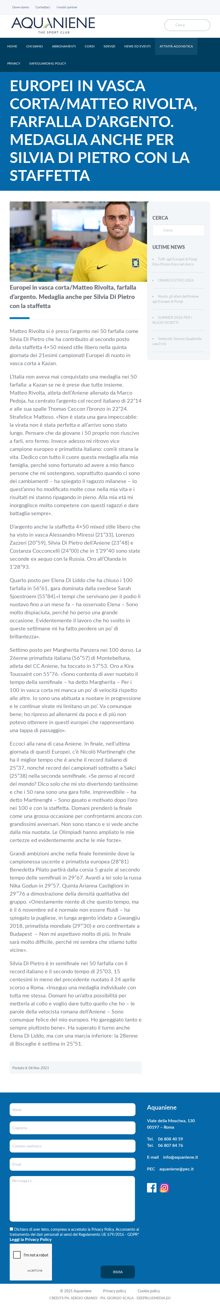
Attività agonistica (176, 46)
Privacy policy (114, 1291)
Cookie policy (149, 1291)
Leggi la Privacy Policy (31, 1239)
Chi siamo (34, 46)
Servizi (109, 46)
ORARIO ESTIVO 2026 (176, 280)
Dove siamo (20, 7)
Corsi (89, 46)
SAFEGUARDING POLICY (47, 63)
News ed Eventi (137, 46)
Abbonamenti (64, 46)
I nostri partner (67, 7)
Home (12, 46)
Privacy (13, 63)
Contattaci (42, 7)
